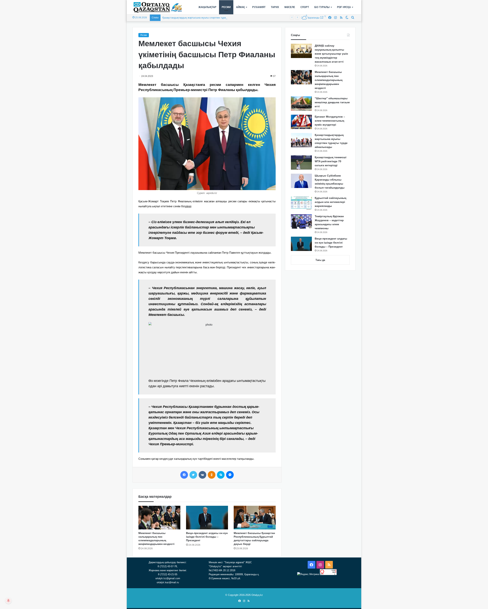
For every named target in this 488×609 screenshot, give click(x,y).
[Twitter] (193, 475)
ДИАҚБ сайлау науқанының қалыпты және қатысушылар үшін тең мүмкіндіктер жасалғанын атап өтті (331, 53)
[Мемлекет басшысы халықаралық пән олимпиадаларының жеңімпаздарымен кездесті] (159, 517)
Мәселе (289, 7)
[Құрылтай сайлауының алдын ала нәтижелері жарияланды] (301, 203)
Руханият (259, 7)
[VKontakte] (202, 475)
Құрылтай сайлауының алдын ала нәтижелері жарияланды (330, 201)
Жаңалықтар (207, 7)
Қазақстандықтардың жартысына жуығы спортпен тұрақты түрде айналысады (207, 17)
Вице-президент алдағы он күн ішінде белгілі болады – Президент (207, 537)
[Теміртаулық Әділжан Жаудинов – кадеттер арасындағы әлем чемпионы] (301, 221)
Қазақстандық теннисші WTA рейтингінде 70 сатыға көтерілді (330, 161)
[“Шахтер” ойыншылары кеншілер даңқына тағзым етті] (301, 103)
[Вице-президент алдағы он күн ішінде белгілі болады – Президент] (207, 517)
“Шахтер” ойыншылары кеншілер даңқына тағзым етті (332, 102)
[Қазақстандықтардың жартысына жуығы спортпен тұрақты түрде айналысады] (301, 140)
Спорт (304, 7)
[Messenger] (230, 475)
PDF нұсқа (344, 7)
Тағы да (320, 260)
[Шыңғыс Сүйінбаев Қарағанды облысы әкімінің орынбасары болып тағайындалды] (301, 181)
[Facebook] (184, 475)
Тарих (275, 7)
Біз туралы (322, 7)
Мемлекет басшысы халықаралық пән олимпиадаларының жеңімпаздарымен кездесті (328, 80)
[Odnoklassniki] (211, 475)
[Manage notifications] (8, 601)
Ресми (226, 7)
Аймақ (240, 7)
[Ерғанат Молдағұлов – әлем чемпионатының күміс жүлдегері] (301, 122)
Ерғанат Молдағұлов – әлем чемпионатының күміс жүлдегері (330, 120)
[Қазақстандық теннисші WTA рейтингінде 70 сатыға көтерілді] (301, 162)
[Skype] (221, 475)
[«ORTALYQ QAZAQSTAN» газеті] (157, 7)
